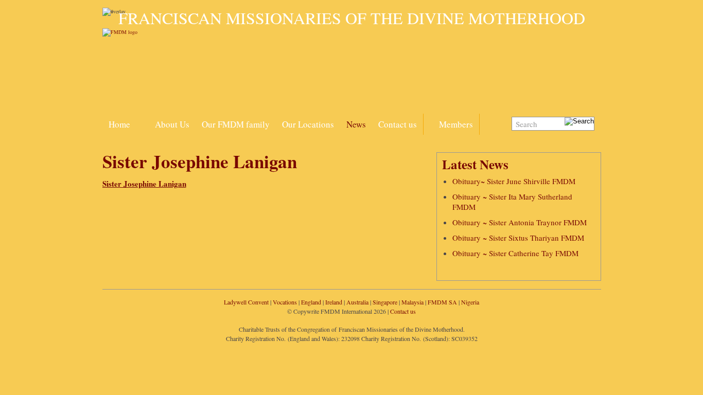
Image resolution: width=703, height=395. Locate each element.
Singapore (385, 302)
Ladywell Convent (246, 302)
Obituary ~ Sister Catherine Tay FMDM (515, 253)
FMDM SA (442, 302)
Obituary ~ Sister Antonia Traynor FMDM (519, 222)
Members (456, 124)
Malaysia (412, 302)
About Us (172, 124)
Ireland (333, 302)
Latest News (475, 164)
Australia (357, 302)
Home (119, 124)
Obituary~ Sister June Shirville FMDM (513, 181)
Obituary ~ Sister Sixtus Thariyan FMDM (518, 237)
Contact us (397, 124)
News (356, 124)
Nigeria (470, 302)
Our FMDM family (236, 124)
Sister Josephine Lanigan (144, 183)
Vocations (285, 302)
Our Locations (308, 124)
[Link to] (142, 118)
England (311, 302)
